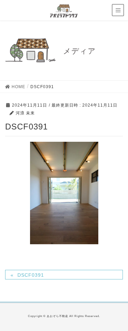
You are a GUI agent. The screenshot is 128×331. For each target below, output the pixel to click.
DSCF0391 (30, 275)
